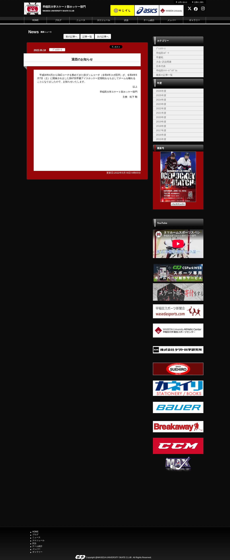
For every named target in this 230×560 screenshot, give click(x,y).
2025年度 (161, 95)
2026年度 (161, 91)
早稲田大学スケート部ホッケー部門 (64, 6)
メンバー (171, 20)
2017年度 (161, 130)
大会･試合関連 (163, 61)
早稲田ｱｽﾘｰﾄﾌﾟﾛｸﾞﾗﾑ (166, 70)
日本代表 (161, 66)
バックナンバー (178, 204)
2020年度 (161, 117)
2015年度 (161, 139)
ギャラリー (194, 20)
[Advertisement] (178, 500)
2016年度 (161, 134)
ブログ (58, 20)
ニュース (80, 20)
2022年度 (161, 108)
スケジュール (103, 20)
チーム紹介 (149, 20)
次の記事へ (103, 36)
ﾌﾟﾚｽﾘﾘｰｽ (161, 48)
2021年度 (161, 112)
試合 (126, 20)
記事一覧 (87, 36)
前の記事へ (71, 36)
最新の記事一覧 (164, 75)
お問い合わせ (182, 2)
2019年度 (161, 121)
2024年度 (161, 99)
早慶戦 (159, 57)
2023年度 (161, 104)
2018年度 (161, 126)
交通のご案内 (198, 2)
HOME (35, 20)
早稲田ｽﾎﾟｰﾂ (162, 53)
